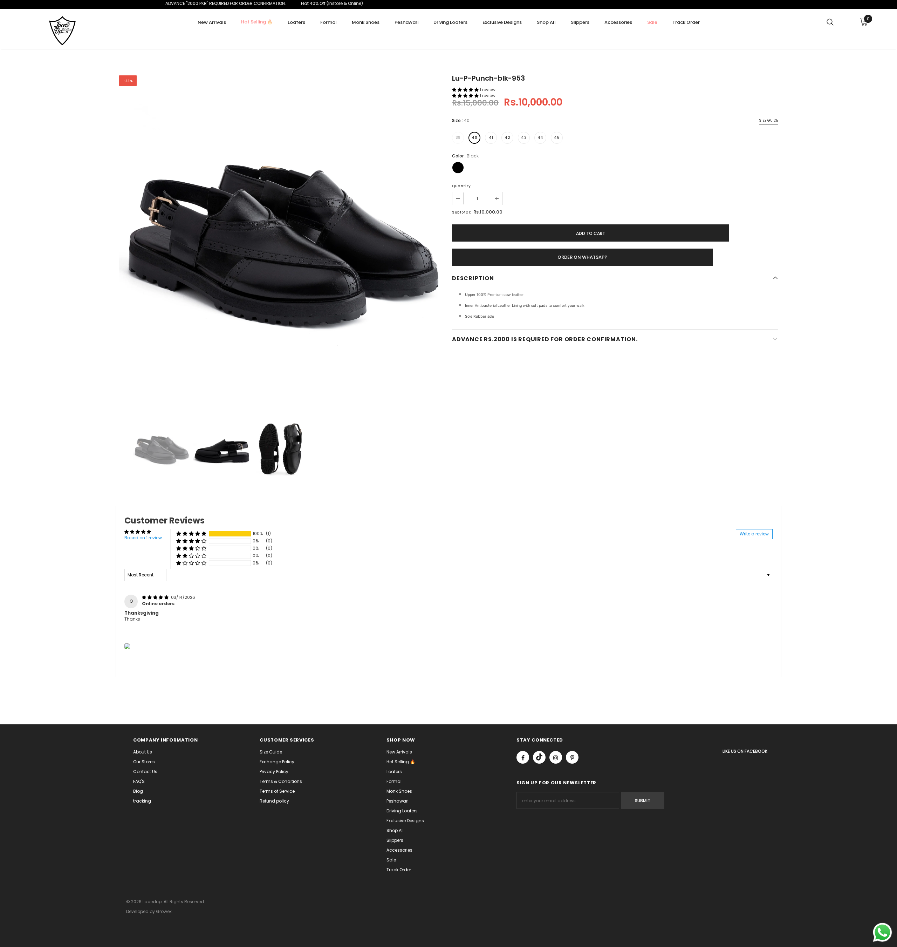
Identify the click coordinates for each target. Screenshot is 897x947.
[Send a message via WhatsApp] (882, 932)
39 (458, 137)
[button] (466, 90)
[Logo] (69, 30)
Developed (138, 911)
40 (474, 137)
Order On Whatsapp (582, 257)
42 (507, 137)
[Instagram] (555, 757)
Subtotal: (461, 212)
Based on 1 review (143, 538)
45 (557, 137)
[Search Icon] (830, 21)
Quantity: (462, 186)
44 (540, 137)
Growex (164, 911)
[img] (156, 597)
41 (491, 137)
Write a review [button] (754, 534)
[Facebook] (522, 757)
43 (524, 137)
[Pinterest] (572, 757)
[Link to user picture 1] (127, 646)
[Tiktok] (539, 757)
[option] (282, 238)
